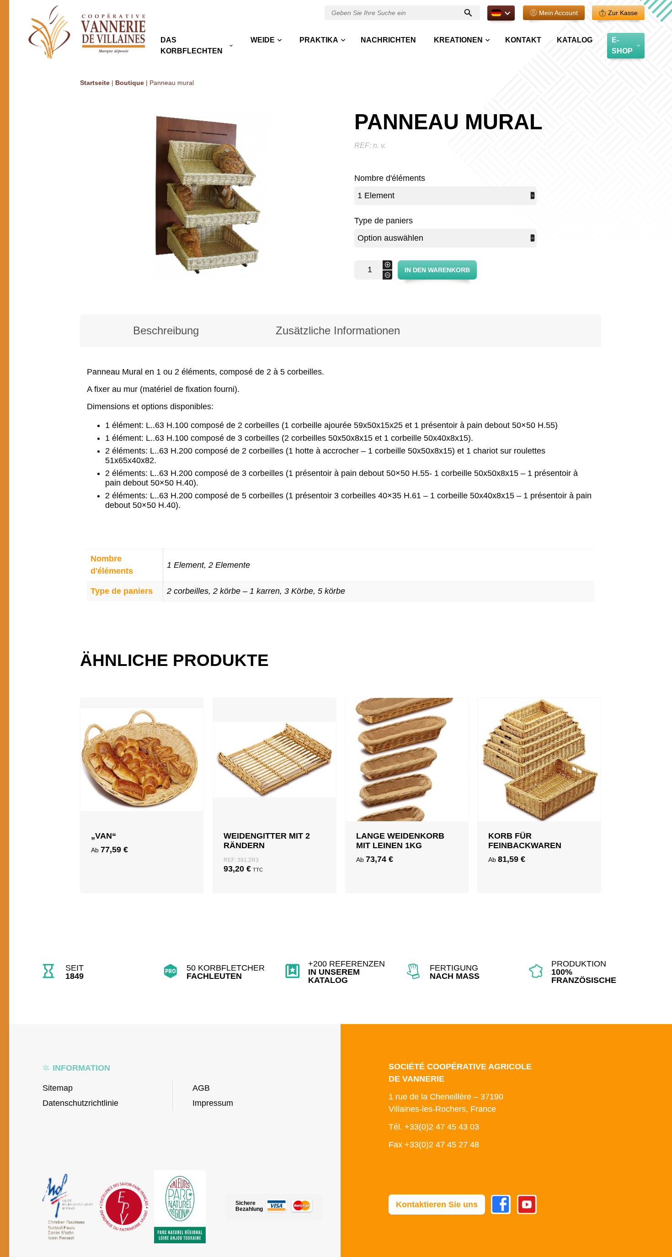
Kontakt (523, 40)
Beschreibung (166, 330)
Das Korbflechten (191, 45)
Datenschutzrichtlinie (80, 1103)
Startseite (95, 82)
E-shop (622, 45)
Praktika (318, 40)
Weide (263, 40)
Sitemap (58, 1088)
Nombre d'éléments (389, 178)
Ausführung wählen (141, 788)
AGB (201, 1088)
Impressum (212, 1103)
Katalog (574, 40)
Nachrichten (388, 40)
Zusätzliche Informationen (338, 330)
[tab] (166, 330)
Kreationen (458, 40)
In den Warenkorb (437, 270)
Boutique (129, 82)
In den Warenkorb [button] (274, 788)
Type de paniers (383, 220)
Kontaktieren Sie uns (437, 1204)
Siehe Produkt (142, 809)
